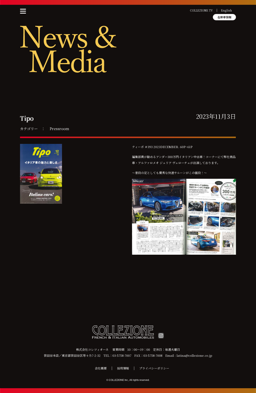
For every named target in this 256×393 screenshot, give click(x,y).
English (226, 10)
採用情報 (123, 368)
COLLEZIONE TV (201, 10)
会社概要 (101, 368)
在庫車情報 (224, 17)
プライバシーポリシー (154, 368)
